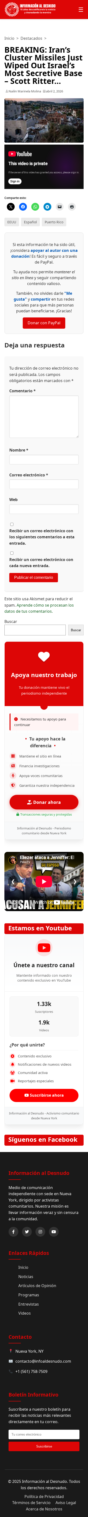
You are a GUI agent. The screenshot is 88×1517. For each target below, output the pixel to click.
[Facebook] (13, 1232)
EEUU (11, 222)
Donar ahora (46, 802)
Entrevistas (28, 1304)
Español (30, 222)
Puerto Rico (54, 222)
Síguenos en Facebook (42, 1139)
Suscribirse (44, 1446)
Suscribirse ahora (46, 1095)
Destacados (31, 38)
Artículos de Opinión (37, 1285)
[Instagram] (40, 1232)
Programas (28, 1295)
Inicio (9, 38)
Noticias (25, 1276)
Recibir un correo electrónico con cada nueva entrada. (41, 563)
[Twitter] (27, 1232)
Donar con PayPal (44, 322)
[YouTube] (54, 1232)
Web (13, 499)
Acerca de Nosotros (44, 1509)
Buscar (10, 621)
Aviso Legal (65, 1502)
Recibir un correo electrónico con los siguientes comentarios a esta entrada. (42, 537)
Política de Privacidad (44, 1496)
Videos (24, 1313)
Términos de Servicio (31, 1502)
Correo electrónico (28, 475)
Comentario (22, 391)
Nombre (18, 450)
